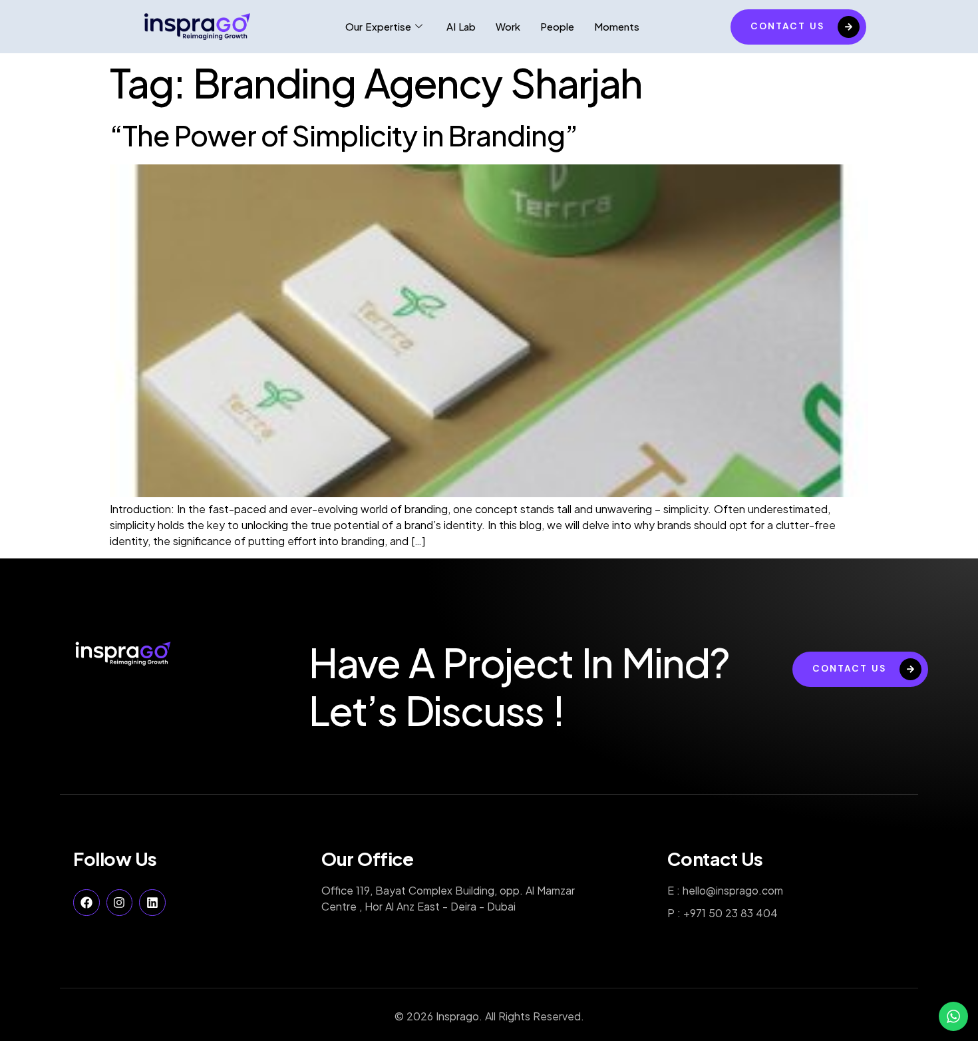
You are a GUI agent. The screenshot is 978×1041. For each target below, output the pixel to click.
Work (508, 26)
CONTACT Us (787, 26)
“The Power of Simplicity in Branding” (343, 134)
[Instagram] (119, 902)
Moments (616, 26)
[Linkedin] (152, 902)
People (557, 26)
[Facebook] (86, 902)
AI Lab (461, 26)
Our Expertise (378, 26)
